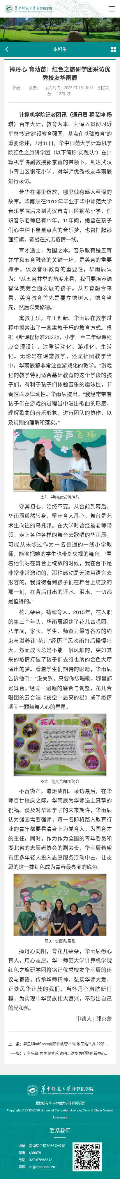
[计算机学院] (60, 1090)
